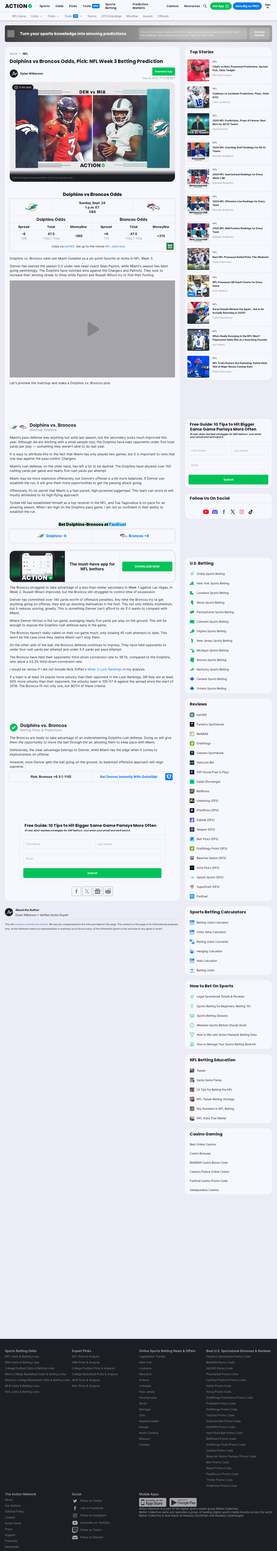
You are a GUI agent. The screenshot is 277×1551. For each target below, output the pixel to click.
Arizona (144, 1380)
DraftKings (204, 743)
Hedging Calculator (209, 951)
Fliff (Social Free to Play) (213, 772)
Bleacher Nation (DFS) (211, 858)
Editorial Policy (14, 1511)
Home (13, 53)
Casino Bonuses (200, 1153)
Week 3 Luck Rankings (104, 669)
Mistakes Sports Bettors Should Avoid (221, 1025)
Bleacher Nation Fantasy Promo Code (231, 1456)
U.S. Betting (202, 563)
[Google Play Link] (183, 1502)
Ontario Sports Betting (211, 688)
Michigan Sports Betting (213, 650)
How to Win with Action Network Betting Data (227, 1034)
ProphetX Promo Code (221, 1403)
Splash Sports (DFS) (210, 877)
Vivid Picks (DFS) (208, 867)
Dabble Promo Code (219, 1450)
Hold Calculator (207, 960)
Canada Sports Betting (212, 679)
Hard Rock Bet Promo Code (224, 1432)
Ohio (142, 1415)
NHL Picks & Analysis (86, 1385)
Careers (10, 1517)
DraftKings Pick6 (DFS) (212, 848)
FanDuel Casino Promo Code (209, 1180)
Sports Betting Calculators (218, 912)
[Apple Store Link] (152, 1502)
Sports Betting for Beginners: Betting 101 (224, 1006)
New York (145, 1362)
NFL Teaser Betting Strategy (216, 1099)
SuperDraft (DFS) (208, 886)
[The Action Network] (18, 6)
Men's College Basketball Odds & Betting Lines (35, 1374)
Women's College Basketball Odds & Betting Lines (37, 1380)
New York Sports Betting (213, 583)
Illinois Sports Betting (210, 602)
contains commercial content (31, 924)
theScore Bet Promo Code (223, 1421)
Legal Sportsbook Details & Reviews (220, 996)
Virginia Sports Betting (211, 631)
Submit (92, 873)
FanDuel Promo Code (220, 1415)
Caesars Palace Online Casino (209, 1171)
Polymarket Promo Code (222, 1374)
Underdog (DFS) (207, 800)
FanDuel (117, 524)
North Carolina (148, 1432)
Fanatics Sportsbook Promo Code (228, 1356)
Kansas (144, 1427)
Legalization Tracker (152, 1356)
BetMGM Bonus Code (220, 1362)
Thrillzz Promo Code (219, 1480)
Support (10, 1535)
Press (8, 1529)
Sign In (267, 6)
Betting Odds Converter (212, 941)
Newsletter (12, 1546)
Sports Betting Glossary (212, 1015)
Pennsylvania (148, 1397)
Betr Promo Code (217, 1462)
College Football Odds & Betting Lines (29, 1368)
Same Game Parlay (209, 1080)
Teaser (201, 1070)
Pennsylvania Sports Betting (215, 612)
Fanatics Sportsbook (210, 724)
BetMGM (202, 733)
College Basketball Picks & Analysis (95, 1374)
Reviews (198, 704)
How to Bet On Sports (211, 985)
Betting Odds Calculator (213, 922)
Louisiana (145, 1368)
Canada (144, 1444)
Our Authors (13, 1505)
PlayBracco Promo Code (222, 1474)
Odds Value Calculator (211, 932)
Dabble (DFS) (206, 820)
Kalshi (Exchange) (208, 781)
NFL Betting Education (212, 1059)
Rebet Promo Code (218, 1468)
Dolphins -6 (56, 536)
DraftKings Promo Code (221, 1409)
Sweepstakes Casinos (204, 1190)
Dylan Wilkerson (31, 73)
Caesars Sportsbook (210, 753)
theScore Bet (205, 762)
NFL (25, 53)
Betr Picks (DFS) (207, 839)
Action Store (13, 1523)
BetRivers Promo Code (221, 1438)
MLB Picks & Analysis (86, 1380)
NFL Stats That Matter (211, 1118)
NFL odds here (115, 246)
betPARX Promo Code (220, 1427)
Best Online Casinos (203, 1144)
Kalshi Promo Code (218, 1385)
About (9, 1499)
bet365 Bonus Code (219, 1368)
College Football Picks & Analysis (93, 1368)
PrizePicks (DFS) (208, 810)
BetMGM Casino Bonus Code (209, 1162)
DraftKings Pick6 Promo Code (225, 1444)
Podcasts (11, 1540)
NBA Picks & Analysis (86, 1362)
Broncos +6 (139, 536)
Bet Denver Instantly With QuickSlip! (129, 777)
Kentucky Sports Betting (213, 669)
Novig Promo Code (218, 1391)
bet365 (69, 246)
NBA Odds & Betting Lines (22, 1362)
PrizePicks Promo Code (221, 1485)
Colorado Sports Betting (213, 621)
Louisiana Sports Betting (213, 592)
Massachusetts (149, 1421)
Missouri (144, 1438)
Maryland (145, 1374)
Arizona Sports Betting (212, 660)
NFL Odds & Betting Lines (22, 1356)
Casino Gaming (206, 1134)
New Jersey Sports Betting (214, 640)
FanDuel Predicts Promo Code (226, 1380)
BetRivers (203, 791)
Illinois (143, 1403)
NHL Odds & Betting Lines (22, 1391)
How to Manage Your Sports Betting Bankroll (226, 1044)
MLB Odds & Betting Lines (22, 1385)
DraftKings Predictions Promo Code (229, 1397)
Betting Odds (205, 970)
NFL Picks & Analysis (85, 1356)
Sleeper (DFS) (206, 829)
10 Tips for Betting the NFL (215, 1089)
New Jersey (147, 1391)
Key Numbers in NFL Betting (215, 1108)
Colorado (145, 1385)
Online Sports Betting (211, 573)
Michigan (145, 1409)
